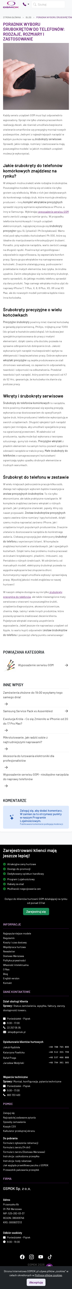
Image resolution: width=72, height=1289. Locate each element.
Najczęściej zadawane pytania (19, 1117)
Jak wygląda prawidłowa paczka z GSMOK (25, 1165)
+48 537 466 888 (59, 1057)
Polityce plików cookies (48, 1275)
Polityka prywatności (14, 960)
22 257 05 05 (14, 1027)
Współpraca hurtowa (14, 947)
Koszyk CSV (9, 1126)
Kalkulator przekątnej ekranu (19, 1130)
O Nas (6, 969)
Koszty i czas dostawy (15, 942)
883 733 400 (13, 1095)
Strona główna (12, 17)
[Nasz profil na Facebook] (22, 1257)
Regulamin (9, 938)
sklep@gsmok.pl (17, 1032)
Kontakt (7, 982)
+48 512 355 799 (59, 1052)
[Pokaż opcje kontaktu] (26, 4)
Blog (28, 17)
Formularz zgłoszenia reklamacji (20, 1142)
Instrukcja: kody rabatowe (17, 1160)
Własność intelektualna (16, 965)
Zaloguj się (9, 1112)
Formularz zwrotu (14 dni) (16, 1147)
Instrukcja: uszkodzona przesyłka (21, 1156)
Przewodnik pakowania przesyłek (21, 1169)
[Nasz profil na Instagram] (31, 1257)
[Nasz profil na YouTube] (40, 1257)
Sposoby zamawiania (14, 1121)
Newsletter (9, 951)
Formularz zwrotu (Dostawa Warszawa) (24, 1151)
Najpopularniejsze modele (17, 933)
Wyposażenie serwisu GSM (36, 665)
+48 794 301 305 (59, 1062)
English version (11, 978)
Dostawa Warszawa (13, 956)
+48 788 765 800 (59, 1047)
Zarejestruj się (36, 911)
